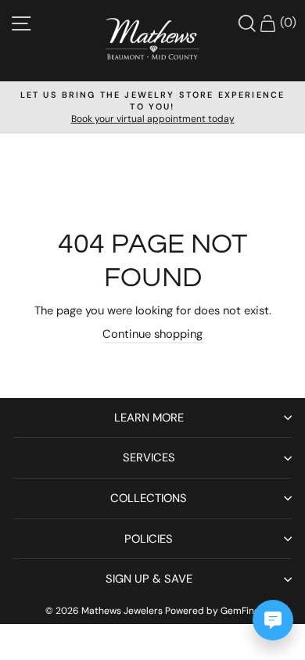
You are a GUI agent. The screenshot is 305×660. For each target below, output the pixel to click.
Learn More (149, 417)
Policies (148, 539)
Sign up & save (149, 578)
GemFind (240, 610)
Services (149, 457)
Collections (148, 498)
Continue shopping (152, 334)
